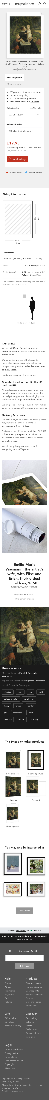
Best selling (31, 1018)
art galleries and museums (29, 399)
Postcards (30, 998)
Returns (8, 1001)
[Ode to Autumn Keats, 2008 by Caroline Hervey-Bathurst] (13, 889)
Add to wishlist (15, 172)
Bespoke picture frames (25, 1085)
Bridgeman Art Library (34, 680)
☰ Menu (6, 4)
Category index (33, 1033)
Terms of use (11, 1057)
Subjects (30, 1022)
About (8, 987)
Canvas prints (32, 990)
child (41, 692)
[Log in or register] (40, 4)
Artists (29, 1025)
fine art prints (29, 375)
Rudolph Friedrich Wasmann (24, 69)
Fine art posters (33, 983)
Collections (31, 1029)
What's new (31, 1005)
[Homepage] (24, 4)
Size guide (37, 108)
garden (31, 706)
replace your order (26, 446)
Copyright (9, 1064)
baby (20, 692)
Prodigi (16, 1082)
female (18, 706)
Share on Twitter (35, 172)
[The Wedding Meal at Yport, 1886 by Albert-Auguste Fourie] (36, 889)
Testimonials (10, 990)
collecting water (11, 699)
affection (7, 692)
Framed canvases (34, 994)
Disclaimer (10, 1068)
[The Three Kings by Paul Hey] (13, 864)
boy (30, 692)
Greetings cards (33, 1001)
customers (41, 408)
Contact (8, 983)
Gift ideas (9, 1022)
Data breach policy (14, 1060)
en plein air (29, 699)
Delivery (6, 431)
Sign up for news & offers (24, 951)
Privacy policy (11, 1053)
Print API (5, 1082)
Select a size (24, 108)
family (6, 706)
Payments (9, 994)
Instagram (30, 1036)
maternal (8, 719)
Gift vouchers (11, 1018)
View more (24, 910)
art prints (34, 101)
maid (31, 712)
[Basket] (45, 4)
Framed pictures (34, 987)
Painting (34, 719)
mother (21, 719)
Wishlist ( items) (13, 1025)
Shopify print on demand (12, 1091)
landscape (17, 712)
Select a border (14, 124)
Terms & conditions (14, 1049)
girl (5, 712)
